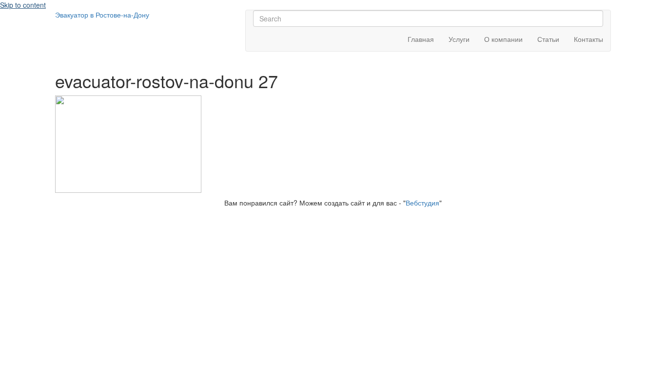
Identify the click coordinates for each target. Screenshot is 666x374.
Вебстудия (422, 202)
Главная (421, 39)
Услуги (459, 39)
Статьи (548, 39)
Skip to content (23, 5)
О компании (503, 39)
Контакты (588, 39)
